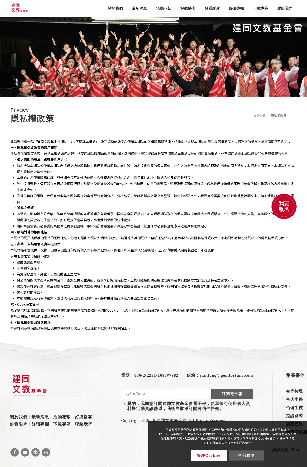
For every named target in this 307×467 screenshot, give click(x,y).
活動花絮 (163, 8)
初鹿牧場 (294, 391)
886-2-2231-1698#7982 (156, 375)
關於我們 (115, 8)
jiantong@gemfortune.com (226, 375)
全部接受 (246, 455)
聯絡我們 (284, 8)
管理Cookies (209, 455)
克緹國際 (294, 415)
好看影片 (212, 8)
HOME (261, 115)
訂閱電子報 (232, 394)
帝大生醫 (294, 399)
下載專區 (260, 8)
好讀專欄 (236, 8)
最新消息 (139, 8)
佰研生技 (294, 407)
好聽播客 (187, 8)
